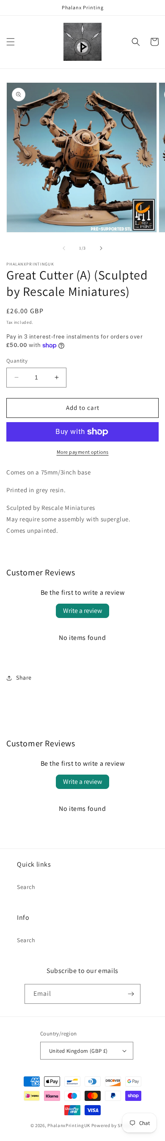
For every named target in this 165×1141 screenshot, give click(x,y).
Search (26, 887)
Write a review (82, 610)
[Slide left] (64, 248)
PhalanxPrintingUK (68, 1125)
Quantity (17, 360)
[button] (10, 42)
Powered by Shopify (113, 1125)
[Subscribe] (130, 994)
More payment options (83, 452)
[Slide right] (101, 248)
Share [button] (24, 677)
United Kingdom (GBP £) (78, 1050)
